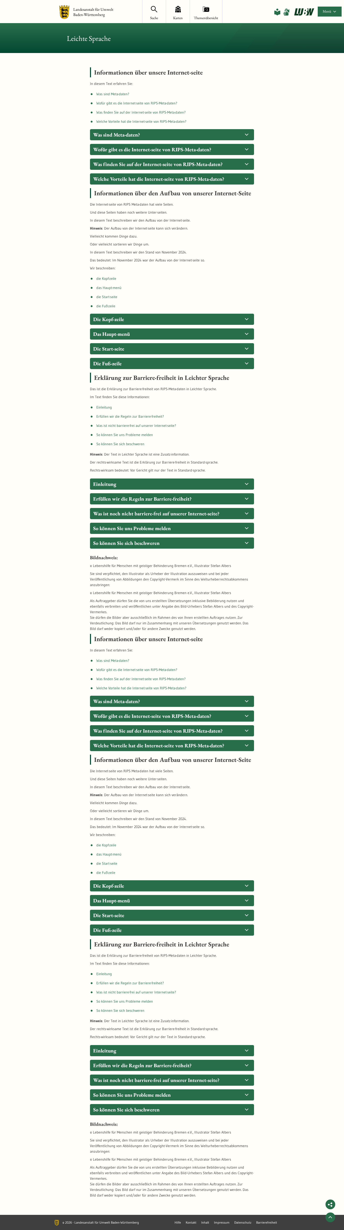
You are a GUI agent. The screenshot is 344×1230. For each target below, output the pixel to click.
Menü (327, 11)
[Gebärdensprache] (286, 12)
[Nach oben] (330, 1217)
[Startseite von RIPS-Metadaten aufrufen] (304, 12)
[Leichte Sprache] (277, 12)
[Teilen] (330, 1204)
